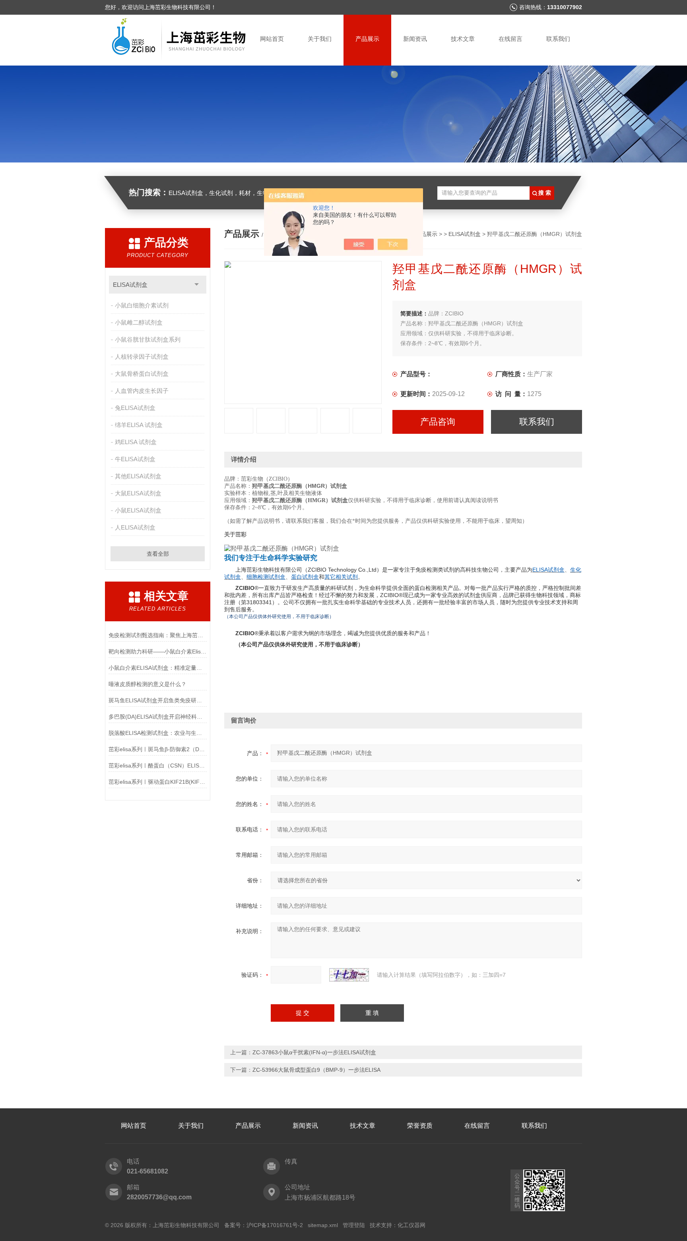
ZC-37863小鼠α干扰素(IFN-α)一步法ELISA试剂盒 (314, 1052)
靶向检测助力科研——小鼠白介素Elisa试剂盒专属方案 (158, 651)
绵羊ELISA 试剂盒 (139, 424)
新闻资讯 (415, 38)
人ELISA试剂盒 (135, 527)
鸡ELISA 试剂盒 (136, 442)
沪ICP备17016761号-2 (274, 1225)
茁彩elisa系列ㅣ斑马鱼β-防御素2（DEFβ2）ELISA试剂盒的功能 (158, 749)
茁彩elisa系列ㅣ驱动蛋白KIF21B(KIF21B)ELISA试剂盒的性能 (158, 782)
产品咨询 (437, 422)
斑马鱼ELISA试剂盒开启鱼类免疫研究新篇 (158, 700)
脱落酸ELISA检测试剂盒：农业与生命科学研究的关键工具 (158, 733)
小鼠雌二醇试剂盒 (139, 322)
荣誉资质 (420, 1125)
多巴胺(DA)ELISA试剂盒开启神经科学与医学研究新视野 (158, 716)
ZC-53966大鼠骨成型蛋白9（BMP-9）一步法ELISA (316, 1070)
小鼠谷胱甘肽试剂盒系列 (147, 339)
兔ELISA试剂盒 (135, 407)
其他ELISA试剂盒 (138, 476)
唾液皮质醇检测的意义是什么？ (147, 684)
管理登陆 (354, 1225)
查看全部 (158, 554)
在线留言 (510, 38)
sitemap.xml (323, 1225)
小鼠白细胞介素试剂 (142, 305)
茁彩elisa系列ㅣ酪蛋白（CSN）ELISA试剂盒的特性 (158, 765)
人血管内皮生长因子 (142, 390)
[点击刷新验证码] (349, 975)
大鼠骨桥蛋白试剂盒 (142, 373)
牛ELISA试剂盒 (135, 459)
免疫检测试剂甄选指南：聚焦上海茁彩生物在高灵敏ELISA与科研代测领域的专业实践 (158, 635)
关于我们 (320, 38)
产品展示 (367, 38)
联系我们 (558, 38)
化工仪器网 (411, 1225)
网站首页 (272, 38)
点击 (196, 285)
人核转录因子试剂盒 (142, 356)
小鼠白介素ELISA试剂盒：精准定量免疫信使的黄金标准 (158, 668)
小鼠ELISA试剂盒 (138, 510)
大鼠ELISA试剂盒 (138, 493)
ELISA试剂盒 (130, 284)
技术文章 (463, 38)
